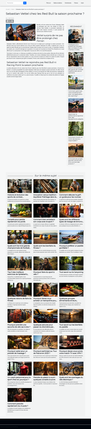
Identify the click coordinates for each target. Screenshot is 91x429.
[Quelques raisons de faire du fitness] (20, 289)
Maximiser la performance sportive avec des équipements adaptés (75, 116)
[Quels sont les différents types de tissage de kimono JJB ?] (71, 210)
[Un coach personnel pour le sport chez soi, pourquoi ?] (20, 368)
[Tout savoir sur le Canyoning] (71, 263)
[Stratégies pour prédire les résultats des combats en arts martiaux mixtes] (75, 36)
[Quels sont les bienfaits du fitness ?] (45, 237)
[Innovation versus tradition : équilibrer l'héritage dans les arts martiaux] (45, 186)
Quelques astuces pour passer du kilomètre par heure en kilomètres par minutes (43, 328)
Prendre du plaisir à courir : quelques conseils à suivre (44, 378)
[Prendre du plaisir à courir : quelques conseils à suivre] (45, 368)
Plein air (48, 3)
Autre (82, 3)
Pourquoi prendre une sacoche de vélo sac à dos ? (19, 326)
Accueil (8, 9)
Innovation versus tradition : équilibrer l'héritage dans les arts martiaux (45, 197)
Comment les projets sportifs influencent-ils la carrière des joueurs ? (75, 161)
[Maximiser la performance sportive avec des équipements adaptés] (75, 105)
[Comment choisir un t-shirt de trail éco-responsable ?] (75, 128)
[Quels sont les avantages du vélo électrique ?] (71, 368)
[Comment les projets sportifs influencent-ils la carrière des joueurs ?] (75, 150)
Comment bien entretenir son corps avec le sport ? (44, 220)
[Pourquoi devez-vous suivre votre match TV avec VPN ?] (71, 342)
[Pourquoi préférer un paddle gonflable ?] (71, 237)
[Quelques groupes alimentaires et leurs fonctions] (71, 289)
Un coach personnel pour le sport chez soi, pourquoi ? (19, 378)
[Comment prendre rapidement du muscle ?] (20, 395)
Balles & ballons (58, 3)
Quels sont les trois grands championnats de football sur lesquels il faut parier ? (19, 248)
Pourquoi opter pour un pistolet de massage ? (18, 352)
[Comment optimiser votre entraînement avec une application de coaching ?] (75, 82)
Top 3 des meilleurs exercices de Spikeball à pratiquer (17, 274)
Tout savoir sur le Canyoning (71, 272)
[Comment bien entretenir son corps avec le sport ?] (45, 210)
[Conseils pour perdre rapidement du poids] (20, 210)
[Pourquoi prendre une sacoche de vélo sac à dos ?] (20, 316)
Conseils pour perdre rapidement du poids (16, 220)
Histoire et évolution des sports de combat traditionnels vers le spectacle (75, 70)
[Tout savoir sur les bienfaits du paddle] (71, 316)
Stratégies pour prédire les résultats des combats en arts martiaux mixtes (75, 47)
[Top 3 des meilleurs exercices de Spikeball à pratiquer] (20, 263)
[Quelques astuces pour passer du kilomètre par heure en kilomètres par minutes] (45, 316)
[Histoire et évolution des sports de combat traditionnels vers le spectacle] (75, 59)
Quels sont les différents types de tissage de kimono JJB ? (70, 221)
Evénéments (68, 3)
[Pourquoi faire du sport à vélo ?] (45, 263)
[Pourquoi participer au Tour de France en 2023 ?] (45, 342)
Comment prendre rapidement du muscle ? (18, 405)
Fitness (76, 3)
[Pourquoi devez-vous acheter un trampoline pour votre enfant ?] (45, 289)
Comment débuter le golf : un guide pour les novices (70, 196)
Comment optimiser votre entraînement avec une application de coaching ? (75, 93)
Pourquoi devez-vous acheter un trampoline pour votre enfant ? (45, 300)
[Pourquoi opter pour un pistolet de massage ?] (20, 342)
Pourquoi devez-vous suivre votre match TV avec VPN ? (71, 352)
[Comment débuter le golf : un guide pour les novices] (71, 186)
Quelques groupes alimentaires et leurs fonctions (67, 300)
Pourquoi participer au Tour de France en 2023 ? (45, 352)
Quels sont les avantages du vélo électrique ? (71, 378)
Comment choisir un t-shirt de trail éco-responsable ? (75, 138)
